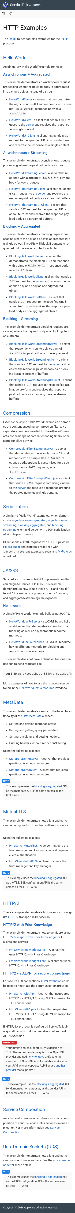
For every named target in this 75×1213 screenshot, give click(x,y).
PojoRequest (11, 547)
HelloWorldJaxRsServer (24, 621)
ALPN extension (50, 981)
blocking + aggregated (48, 786)
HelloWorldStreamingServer (27, 173)
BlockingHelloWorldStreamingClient (33, 359)
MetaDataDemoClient (23, 770)
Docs (36, 5)
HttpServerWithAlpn (22, 993)
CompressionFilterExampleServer (31, 448)
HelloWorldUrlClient (22, 135)
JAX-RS (10, 570)
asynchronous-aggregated (29, 520)
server (30, 124)
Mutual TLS (14, 811)
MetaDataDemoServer (23, 758)
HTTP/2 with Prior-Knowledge (27, 925)
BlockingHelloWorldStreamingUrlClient (34, 380)
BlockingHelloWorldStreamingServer (33, 344)
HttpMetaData (32, 716)
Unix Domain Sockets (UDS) (30, 1146)
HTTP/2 (11, 903)
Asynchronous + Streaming (25, 153)
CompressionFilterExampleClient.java (33, 478)
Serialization (15, 506)
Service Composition (24, 1109)
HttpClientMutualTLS (23, 861)
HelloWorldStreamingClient (27, 189)
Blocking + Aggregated (21, 226)
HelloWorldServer (20, 99)
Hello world (12, 606)
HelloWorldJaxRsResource (26, 642)
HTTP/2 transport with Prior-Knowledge (29, 937)
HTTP (64, 39)
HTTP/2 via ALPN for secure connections (36, 973)
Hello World (15, 57)
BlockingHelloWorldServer (26, 256)
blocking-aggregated (31, 525)
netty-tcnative (36, 1056)
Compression (16, 413)
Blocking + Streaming (20, 319)
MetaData (13, 702)
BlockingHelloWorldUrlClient (28, 297)
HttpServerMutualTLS (23, 845)
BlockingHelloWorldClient (26, 276)
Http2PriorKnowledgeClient (27, 961)
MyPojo (63, 551)
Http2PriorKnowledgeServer (28, 949)
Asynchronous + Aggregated (26, 74)
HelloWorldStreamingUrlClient (29, 204)
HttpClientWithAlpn (22, 1009)
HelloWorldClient (20, 120)
